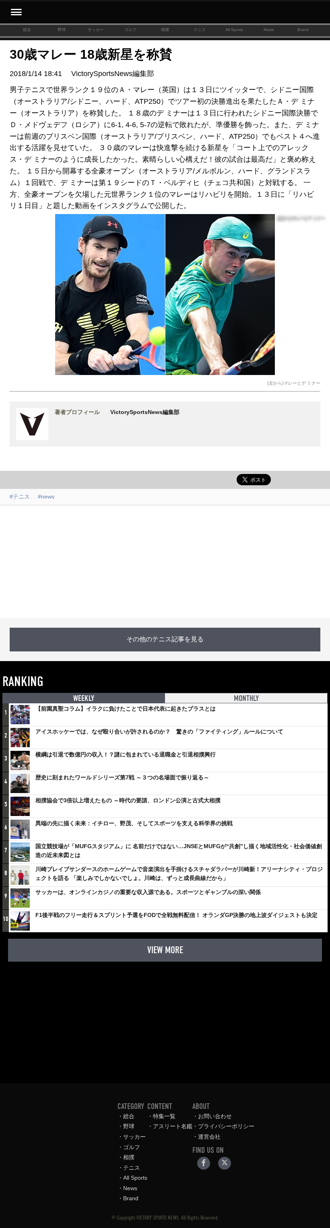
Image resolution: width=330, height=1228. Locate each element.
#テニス (20, 496)
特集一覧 (164, 1116)
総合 (27, 29)
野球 (62, 29)
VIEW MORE (165, 950)
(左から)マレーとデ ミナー (293, 383)
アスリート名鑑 (172, 1126)
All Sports (234, 29)
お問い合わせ (215, 1116)
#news (46, 496)
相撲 (165, 29)
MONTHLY (246, 698)
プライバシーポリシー (226, 1126)
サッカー (96, 29)
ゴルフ (130, 29)
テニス (200, 29)
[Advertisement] (165, 561)
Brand (303, 29)
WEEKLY (83, 698)
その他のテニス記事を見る (165, 639)
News (269, 29)
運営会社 (209, 1136)
